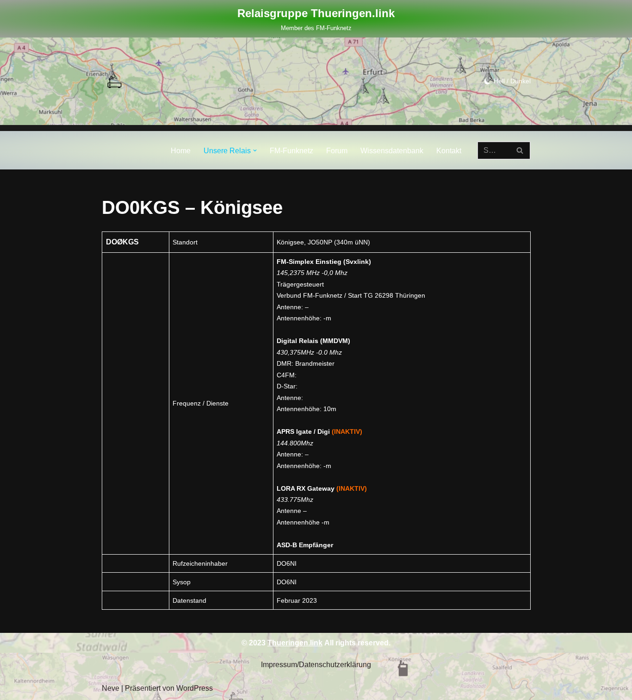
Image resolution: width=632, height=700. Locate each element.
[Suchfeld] (520, 150)
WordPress (194, 688)
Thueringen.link (294, 643)
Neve (110, 688)
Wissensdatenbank (391, 151)
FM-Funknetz (291, 151)
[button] (255, 150)
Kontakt (448, 151)
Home (181, 151)
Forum (336, 151)
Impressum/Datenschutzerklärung (316, 665)
